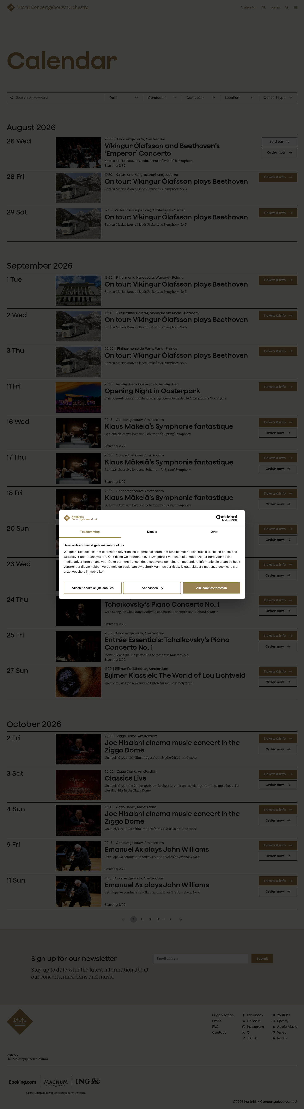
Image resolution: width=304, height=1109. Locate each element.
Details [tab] (152, 531)
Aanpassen (150, 588)
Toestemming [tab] (90, 531)
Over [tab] (214, 531)
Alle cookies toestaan (211, 588)
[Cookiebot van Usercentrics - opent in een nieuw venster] (222, 518)
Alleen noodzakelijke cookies (93, 588)
